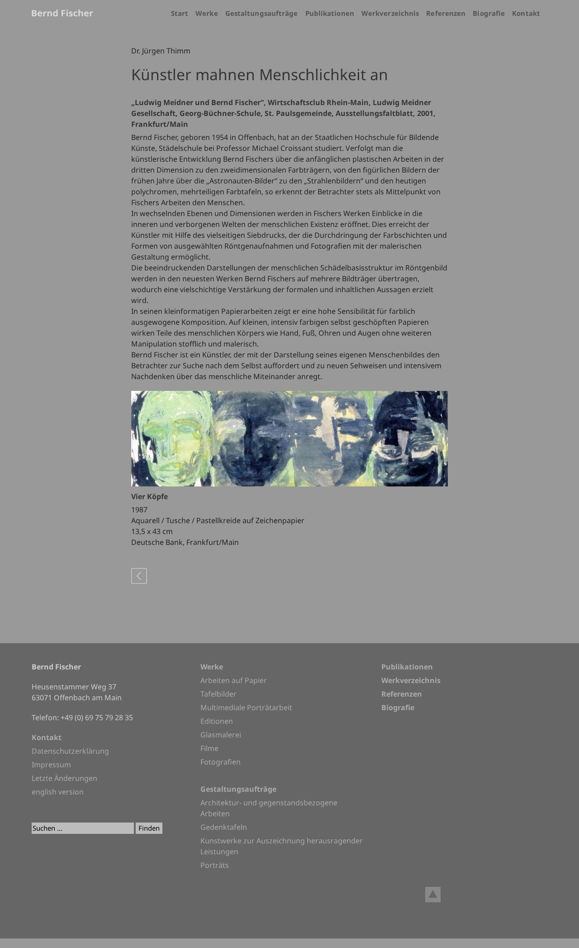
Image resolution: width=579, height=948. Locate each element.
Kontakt (526, 13)
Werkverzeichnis (390, 13)
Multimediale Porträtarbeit (246, 707)
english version (58, 792)
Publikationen (329, 13)
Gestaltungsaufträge (261, 13)
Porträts (214, 865)
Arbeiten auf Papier (233, 680)
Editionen (216, 721)
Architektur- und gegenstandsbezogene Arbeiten (268, 808)
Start (180, 13)
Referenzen (445, 13)
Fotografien (220, 762)
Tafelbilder (218, 694)
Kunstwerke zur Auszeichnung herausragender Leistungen (281, 846)
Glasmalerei (220, 735)
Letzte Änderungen (64, 778)
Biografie (489, 13)
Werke (206, 13)
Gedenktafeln (223, 827)
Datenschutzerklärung (70, 751)
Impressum (51, 765)
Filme (209, 748)
